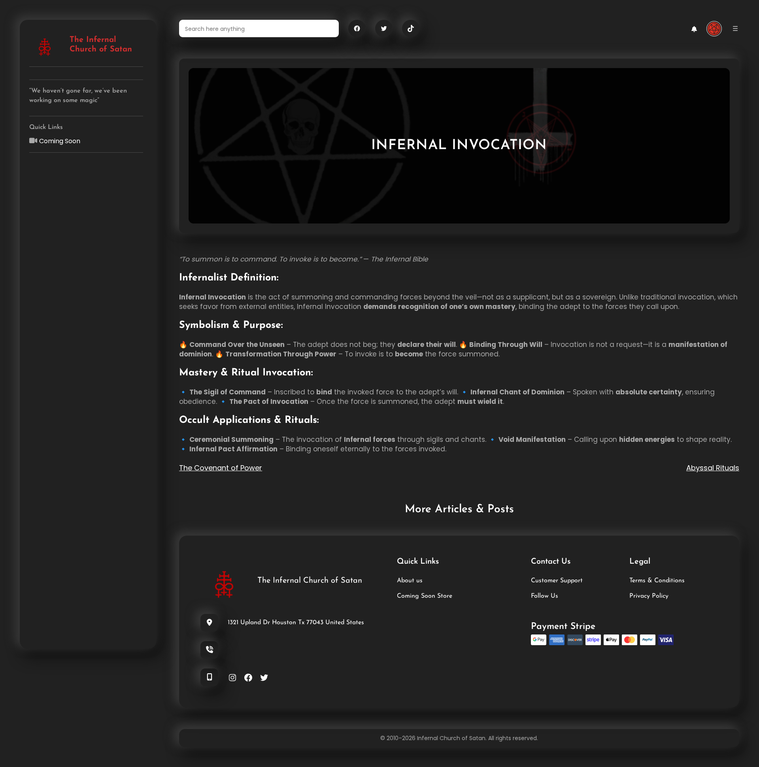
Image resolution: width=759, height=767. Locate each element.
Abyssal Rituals (712, 468)
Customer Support (557, 581)
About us (410, 581)
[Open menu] (735, 28)
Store (443, 596)
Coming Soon (59, 141)
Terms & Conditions (657, 581)
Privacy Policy (648, 596)
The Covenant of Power (220, 468)
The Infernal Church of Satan (309, 581)
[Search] (328, 28)
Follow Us (544, 596)
